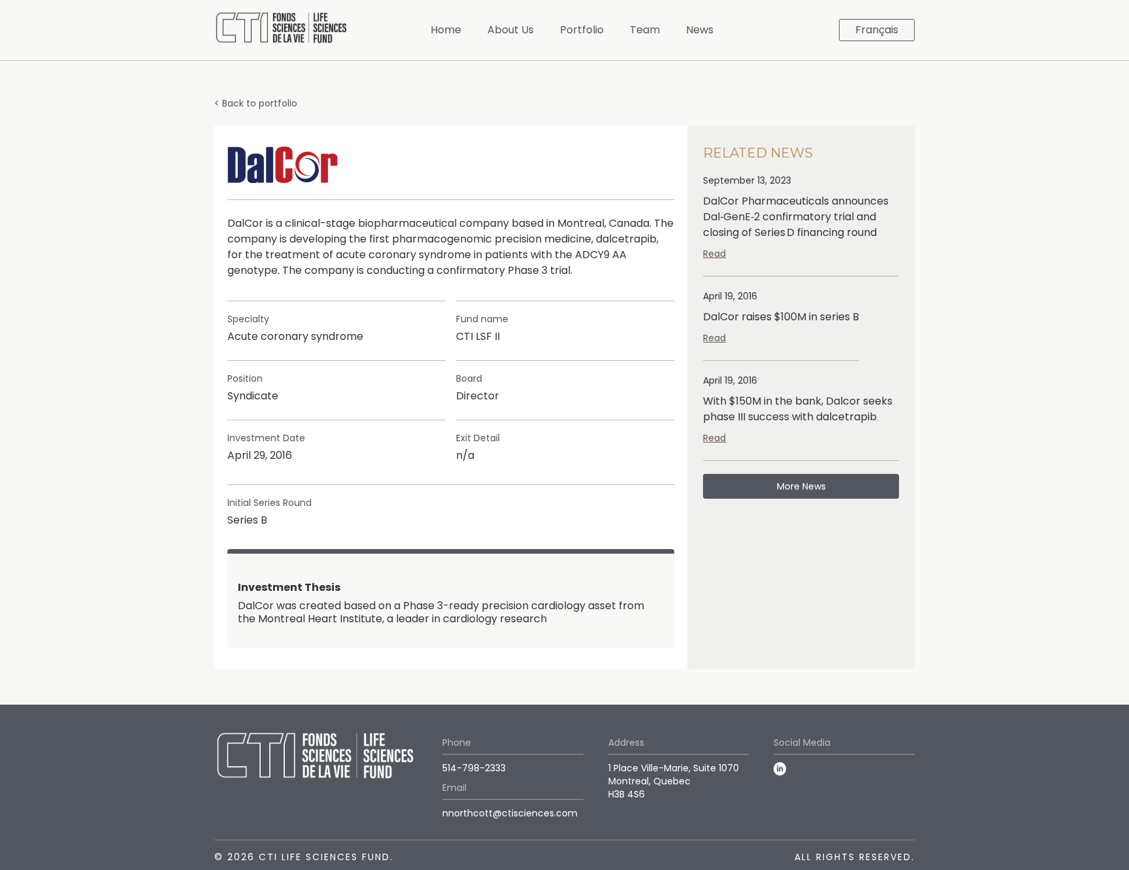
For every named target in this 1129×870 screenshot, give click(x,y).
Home (446, 29)
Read (714, 253)
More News (801, 486)
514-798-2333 (474, 768)
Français (876, 29)
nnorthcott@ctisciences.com (510, 813)
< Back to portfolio (255, 103)
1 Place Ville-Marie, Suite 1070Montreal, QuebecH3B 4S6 (673, 781)
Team (645, 29)
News (699, 29)
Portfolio (582, 29)
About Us (510, 29)
